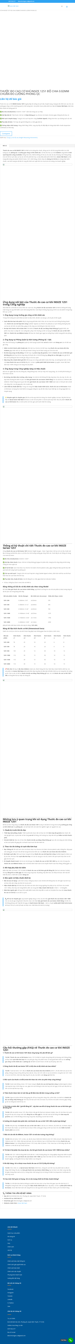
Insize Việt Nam (22, 1203)
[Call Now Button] (70, 1340)
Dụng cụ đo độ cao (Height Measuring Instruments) (22, 137)
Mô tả (5, 145)
